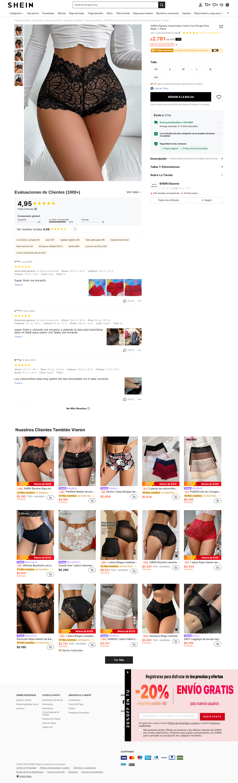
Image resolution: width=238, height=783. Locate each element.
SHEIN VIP (47, 727)
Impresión (73, 772)
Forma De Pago (75, 704)
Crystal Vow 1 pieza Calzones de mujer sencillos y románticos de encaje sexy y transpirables (77, 565)
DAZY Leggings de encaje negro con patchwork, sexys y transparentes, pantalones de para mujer (202, 639)
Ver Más (119, 659)
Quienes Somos (23, 700)
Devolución (47, 704)
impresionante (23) (119, 239)
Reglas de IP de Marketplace (30, 772)
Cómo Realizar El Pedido (50, 713)
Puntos (71, 708)
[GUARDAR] (219, 97)
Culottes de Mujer (93, 20)
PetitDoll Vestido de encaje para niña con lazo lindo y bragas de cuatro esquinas (77, 491)
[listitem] (35, 470)
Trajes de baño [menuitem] (95, 13)
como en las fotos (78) (96, 246)
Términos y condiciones (84, 768)
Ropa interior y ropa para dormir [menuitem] (211, 13)
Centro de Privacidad (26, 768)
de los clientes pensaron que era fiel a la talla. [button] (177, 84)
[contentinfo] (173, 758)
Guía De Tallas (49, 723)
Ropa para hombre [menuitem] (143, 13)
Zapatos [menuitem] (186, 13)
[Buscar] (161, 5)
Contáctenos (74, 700)
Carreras (20, 708)
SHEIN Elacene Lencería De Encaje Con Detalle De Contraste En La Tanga (161, 562)
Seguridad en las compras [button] (173, 144)
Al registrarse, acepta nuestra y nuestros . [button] (180, 724)
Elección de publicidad (92, 772)
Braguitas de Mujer (73, 20)
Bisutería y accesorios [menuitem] (167, 13)
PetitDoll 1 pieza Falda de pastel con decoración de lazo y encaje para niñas (119, 639)
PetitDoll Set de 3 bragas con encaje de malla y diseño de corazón (203, 491)
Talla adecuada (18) (95, 239)
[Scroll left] (223, 13)
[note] (35, 484)
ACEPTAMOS (127, 752)
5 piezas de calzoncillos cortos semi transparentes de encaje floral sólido (161, 488)
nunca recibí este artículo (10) (31, 252)
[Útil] (125, 301)
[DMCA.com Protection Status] (132, 764)
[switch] (74, 229)
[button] (221, 5)
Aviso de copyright (56, 772)
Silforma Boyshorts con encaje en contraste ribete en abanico (35, 565)
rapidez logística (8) (69, 239)
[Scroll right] (228, 13)
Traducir (18, 285)
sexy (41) (49, 239)
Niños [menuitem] (110, 13)
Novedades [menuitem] (48, 13)
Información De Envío (52, 700)
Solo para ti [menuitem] (33, 13)
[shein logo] (20, 5)
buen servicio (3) (25, 246)
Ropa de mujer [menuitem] (76, 13)
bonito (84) (74, 246)
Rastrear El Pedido (51, 719)
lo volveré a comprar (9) (28, 239)
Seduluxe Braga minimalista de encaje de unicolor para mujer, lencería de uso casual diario (161, 636)
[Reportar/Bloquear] (139, 301)
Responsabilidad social (27, 704)
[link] (207, 5)
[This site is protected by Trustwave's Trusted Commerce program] (123, 764)
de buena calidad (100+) (51, 246)
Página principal (22, 20)
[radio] (156, 69)
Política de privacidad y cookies (55, 768)
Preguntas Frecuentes (78, 712)
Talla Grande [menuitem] (123, 13)
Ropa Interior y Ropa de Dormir (47, 20)
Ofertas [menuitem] (62, 13)
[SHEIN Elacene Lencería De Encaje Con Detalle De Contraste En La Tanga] (160, 535)
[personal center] (200, 5)
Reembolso (47, 708)
